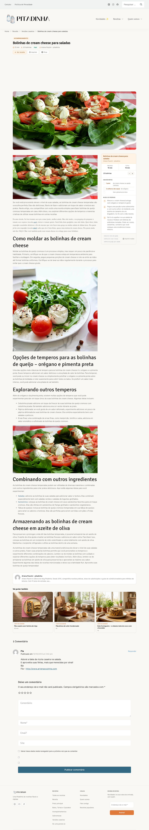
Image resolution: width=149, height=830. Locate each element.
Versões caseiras (58, 820)
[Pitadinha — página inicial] (20, 792)
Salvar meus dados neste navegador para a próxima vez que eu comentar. (49, 751)
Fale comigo (84, 803)
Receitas (117, 19)
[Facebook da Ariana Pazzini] (24, 804)
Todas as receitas (58, 795)
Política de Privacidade (23, 4)
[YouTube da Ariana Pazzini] (19, 804)
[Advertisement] (74, 72)
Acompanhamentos (59, 812)
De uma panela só (58, 824)
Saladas (21, 496)
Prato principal (57, 803)
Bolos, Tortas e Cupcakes (61, 807)
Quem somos (133, 19)
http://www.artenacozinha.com (41, 669)
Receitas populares (87, 807)
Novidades (84, 795)
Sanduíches (23, 502)
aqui (35, 222)
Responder (132, 651)
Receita (55, 799)
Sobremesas (56, 816)
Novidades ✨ (102, 19)
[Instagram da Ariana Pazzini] (15, 804)
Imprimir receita (129, 239)
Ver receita (21, 52)
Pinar (45, 52)
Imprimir (34, 52)
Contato (8, 4)
